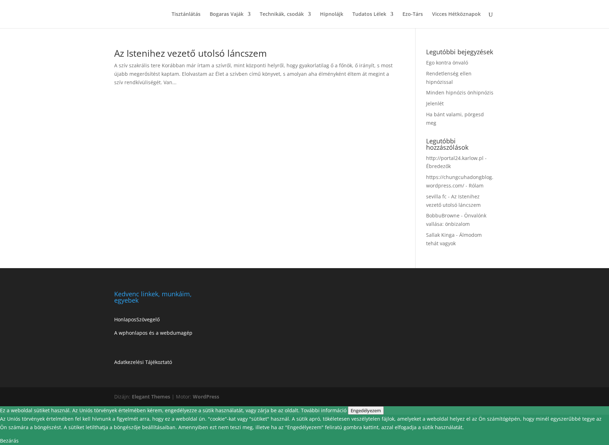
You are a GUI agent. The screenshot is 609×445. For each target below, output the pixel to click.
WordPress (206, 396)
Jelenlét (435, 103)
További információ (324, 410)
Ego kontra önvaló (447, 62)
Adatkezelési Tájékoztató (143, 362)
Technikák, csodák (282, 14)
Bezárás (9, 440)
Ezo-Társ (412, 14)
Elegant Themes (151, 396)
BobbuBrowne (443, 215)
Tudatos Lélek (369, 14)
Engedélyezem (366, 410)
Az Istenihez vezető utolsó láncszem (190, 53)
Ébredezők (438, 166)
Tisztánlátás (186, 14)
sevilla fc (436, 196)
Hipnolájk (331, 14)
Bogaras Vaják (227, 14)
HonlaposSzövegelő (137, 319)
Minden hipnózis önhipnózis (459, 92)
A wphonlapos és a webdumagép (153, 332)
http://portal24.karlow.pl (455, 158)
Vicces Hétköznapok (456, 14)
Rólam (476, 185)
